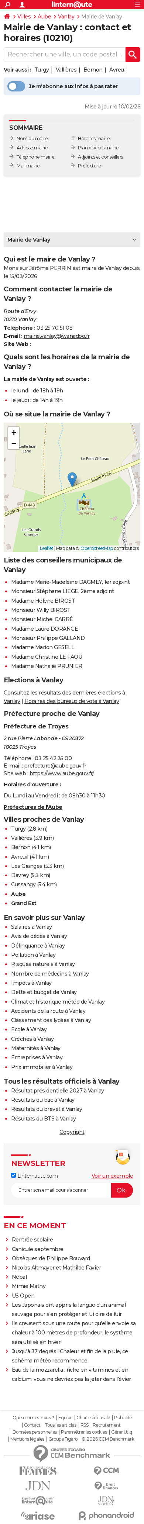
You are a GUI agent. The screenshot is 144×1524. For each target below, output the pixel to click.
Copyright (72, 1132)
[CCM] (106, 1471)
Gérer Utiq (121, 1432)
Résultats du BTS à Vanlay (43, 1118)
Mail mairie (28, 166)
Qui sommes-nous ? (33, 1417)
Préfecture (89, 166)
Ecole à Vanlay (29, 1029)
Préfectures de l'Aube (33, 807)
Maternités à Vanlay (36, 1048)
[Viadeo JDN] (106, 1501)
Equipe (65, 1417)
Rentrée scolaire (32, 1239)
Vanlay (66, 16)
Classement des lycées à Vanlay (51, 1020)
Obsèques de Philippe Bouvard (51, 1258)
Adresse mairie (32, 147)
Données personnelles (35, 1432)
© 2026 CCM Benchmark (108, 1439)
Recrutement (107, 1425)
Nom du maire (32, 138)
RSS (84, 1425)
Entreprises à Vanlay (36, 1057)
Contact (32, 1425)
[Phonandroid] (106, 1515)
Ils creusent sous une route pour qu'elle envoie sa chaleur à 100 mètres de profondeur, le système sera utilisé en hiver (74, 1332)
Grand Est (24, 903)
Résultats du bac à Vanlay (43, 1100)
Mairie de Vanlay (28, 239)
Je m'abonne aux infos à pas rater (73, 86)
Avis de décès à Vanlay (39, 936)
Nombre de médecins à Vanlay (50, 973)
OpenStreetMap (96, 548)
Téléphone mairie (35, 157)
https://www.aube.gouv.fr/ (62, 773)
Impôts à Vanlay (31, 983)
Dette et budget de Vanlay (44, 992)
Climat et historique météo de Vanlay (57, 1001)
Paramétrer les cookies (84, 1432)
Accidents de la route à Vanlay (48, 1011)
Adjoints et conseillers (100, 157)
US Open (23, 1295)
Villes (24, 16)
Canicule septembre (38, 1249)
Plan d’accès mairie (98, 147)
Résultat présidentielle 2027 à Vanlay (57, 1090)
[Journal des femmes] (38, 1471)
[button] (72, 479)
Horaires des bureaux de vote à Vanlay (71, 701)
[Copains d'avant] (38, 1500)
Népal (19, 1277)
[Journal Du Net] (38, 1485)
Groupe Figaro (63, 1439)
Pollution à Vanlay (33, 955)
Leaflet (47, 548)
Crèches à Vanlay (32, 1039)
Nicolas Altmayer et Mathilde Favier (56, 1267)
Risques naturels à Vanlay (43, 964)
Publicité (123, 1417)
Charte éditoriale (93, 1417)
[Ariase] (38, 1515)
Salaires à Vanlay (31, 927)
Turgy (41, 69)
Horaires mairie (94, 138)
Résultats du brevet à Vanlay (46, 1109)
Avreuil (118, 69)
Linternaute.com (37, 1176)
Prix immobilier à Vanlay (41, 1067)
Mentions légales (27, 1439)
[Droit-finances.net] (106, 1486)
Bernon (93, 69)
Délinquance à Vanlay (38, 945)
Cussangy (23, 884)
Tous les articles (60, 1425)
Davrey (20, 875)
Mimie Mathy (29, 1286)
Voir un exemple (112, 1176)
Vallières (66, 69)
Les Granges (26, 866)
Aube (44, 16)
